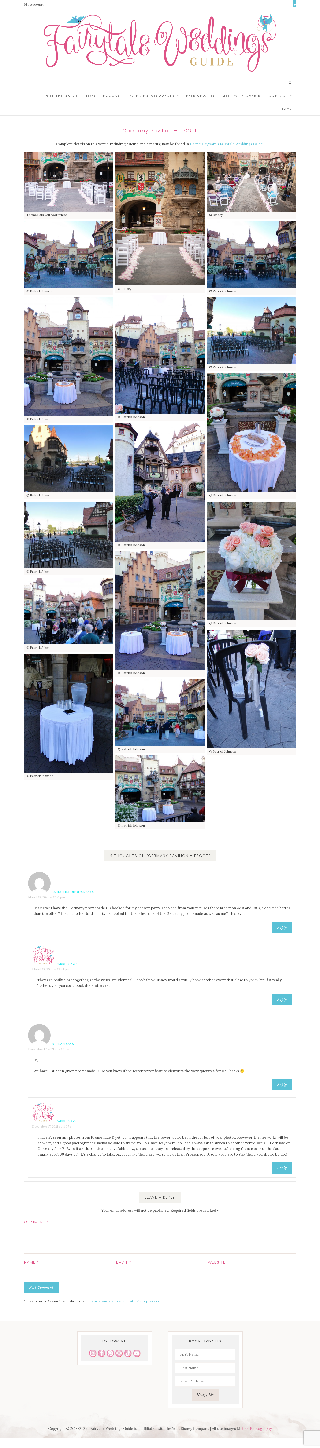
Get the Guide (62, 95)
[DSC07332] (251, 432)
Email (124, 1262)
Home (286, 108)
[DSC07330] (68, 356)
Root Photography (256, 1428)
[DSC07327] (68, 254)
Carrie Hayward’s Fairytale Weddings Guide (226, 144)
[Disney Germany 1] (68, 181)
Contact (278, 95)
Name (31, 1262)
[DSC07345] (160, 712)
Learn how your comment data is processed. (126, 1301)
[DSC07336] (251, 561)
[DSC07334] (68, 458)
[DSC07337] (160, 610)
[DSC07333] (160, 482)
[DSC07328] (251, 254)
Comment (36, 1222)
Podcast (112, 95)
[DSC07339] (68, 611)
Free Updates (200, 95)
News (90, 95)
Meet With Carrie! (242, 95)
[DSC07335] (68, 535)
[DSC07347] (160, 788)
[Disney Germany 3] (160, 218)
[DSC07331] (251, 330)
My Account (34, 5)
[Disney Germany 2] (251, 181)
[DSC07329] (160, 354)
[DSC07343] (68, 713)
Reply (282, 927)
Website (217, 1262)
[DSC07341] (251, 689)
